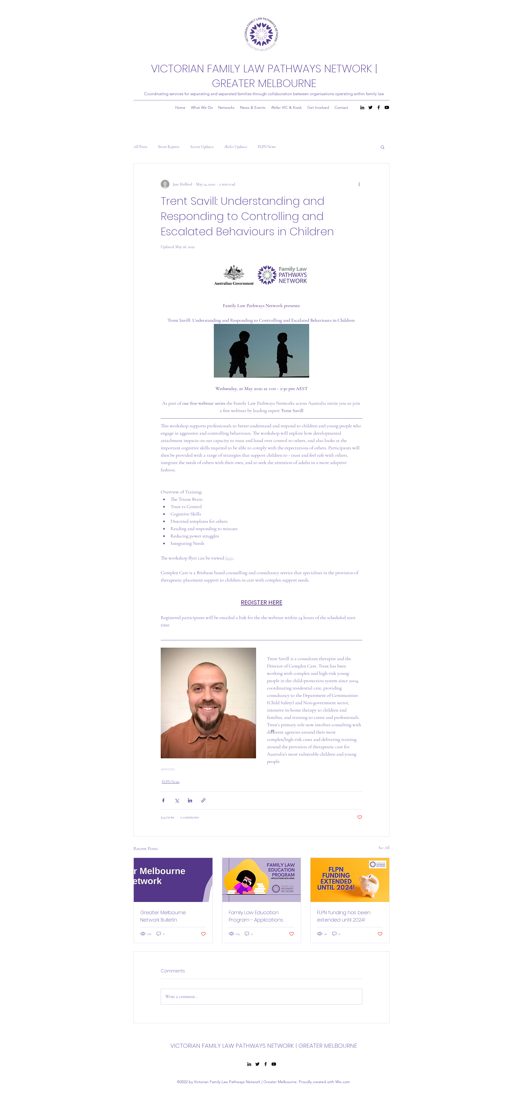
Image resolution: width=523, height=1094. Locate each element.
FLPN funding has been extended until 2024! (343, 916)
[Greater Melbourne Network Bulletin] (173, 880)
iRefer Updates (235, 146)
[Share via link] (203, 800)
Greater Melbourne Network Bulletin (163, 916)
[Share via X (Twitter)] (176, 800)
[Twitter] (370, 107)
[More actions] (359, 184)
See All (384, 847)
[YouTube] (387, 107)
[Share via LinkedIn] (190, 800)
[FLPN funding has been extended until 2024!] (350, 880)
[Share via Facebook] (163, 800)
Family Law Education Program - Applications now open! (256, 916)
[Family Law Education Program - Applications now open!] (261, 880)
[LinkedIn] (362, 107)
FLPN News (267, 146)
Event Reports (169, 146)
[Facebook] (378, 107)
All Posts (140, 146)
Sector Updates (202, 146)
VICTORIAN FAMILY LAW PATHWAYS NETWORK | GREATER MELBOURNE (264, 76)
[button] (382, 147)
